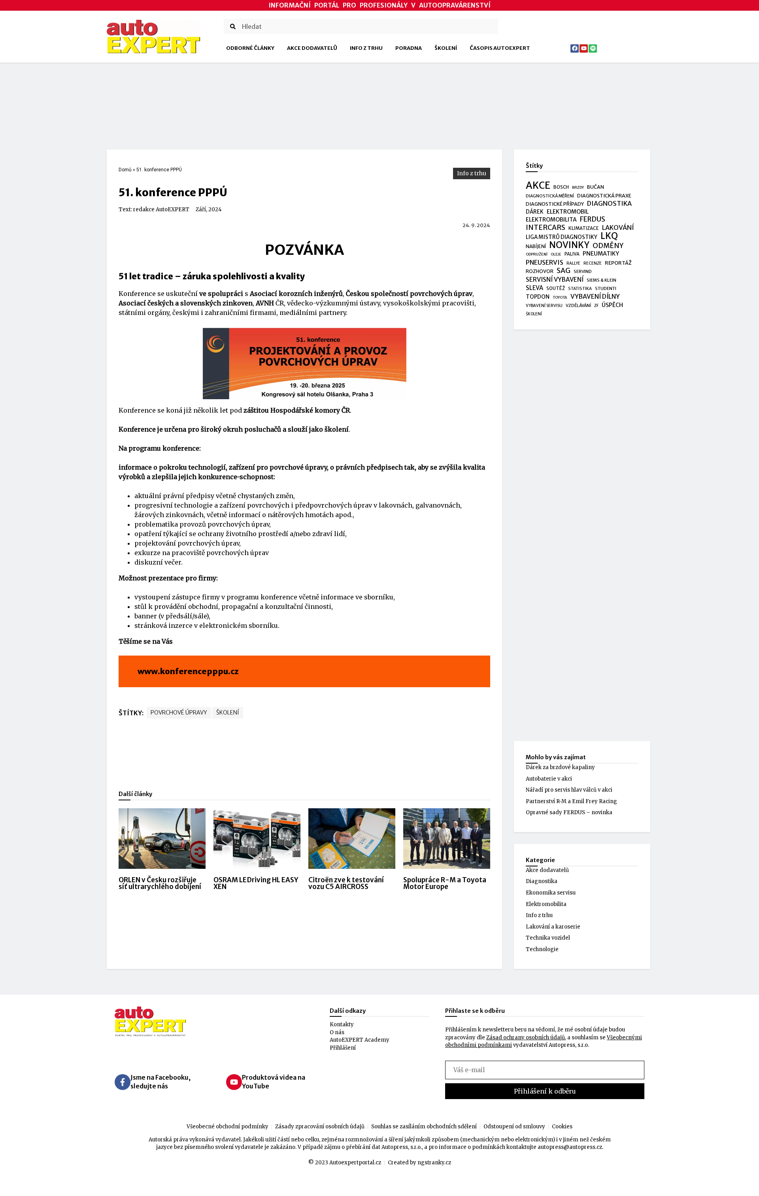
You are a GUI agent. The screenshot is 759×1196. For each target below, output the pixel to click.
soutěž (555, 288)
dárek (535, 211)
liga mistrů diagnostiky (561, 237)
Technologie (542, 949)
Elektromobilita (546, 904)
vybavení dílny (595, 296)
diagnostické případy (555, 204)
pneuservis (544, 262)
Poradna (408, 48)
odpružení (537, 254)
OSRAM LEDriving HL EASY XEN (255, 883)
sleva (534, 288)
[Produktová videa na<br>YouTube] (234, 1082)
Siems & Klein (601, 280)
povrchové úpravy (179, 712)
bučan (595, 187)
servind (583, 271)
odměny (608, 246)
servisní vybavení (554, 279)
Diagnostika (541, 881)
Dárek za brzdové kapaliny (560, 767)
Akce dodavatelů (312, 48)
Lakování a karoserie (553, 926)
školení (227, 712)
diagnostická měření (550, 196)
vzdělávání (578, 305)
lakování (618, 227)
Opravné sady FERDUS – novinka (569, 812)
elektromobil (568, 211)
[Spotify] (593, 48)
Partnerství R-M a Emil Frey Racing (571, 801)
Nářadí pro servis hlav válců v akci (569, 790)
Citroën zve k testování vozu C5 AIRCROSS (346, 883)
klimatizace (583, 228)
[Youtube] (584, 48)
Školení (445, 48)
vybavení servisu (544, 305)
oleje (556, 254)
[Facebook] (574, 48)
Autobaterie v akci (549, 778)
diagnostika (609, 203)
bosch (561, 187)
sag (563, 271)
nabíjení (536, 246)
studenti (605, 288)
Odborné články (250, 48)
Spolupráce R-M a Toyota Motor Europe (444, 883)
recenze (592, 263)
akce (538, 186)
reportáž (618, 263)
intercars (545, 228)
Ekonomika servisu (551, 892)
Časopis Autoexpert (500, 48)
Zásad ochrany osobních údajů (525, 1037)
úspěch (612, 305)
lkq (609, 236)
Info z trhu (366, 48)
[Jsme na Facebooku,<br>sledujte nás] (122, 1082)
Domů (125, 169)
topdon (537, 297)
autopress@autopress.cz (570, 1147)
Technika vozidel (548, 937)
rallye (573, 263)
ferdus (592, 220)
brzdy (578, 187)
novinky (569, 245)
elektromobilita (551, 219)
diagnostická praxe (604, 196)
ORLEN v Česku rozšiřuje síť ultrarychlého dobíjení (160, 883)
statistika (580, 288)
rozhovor (539, 271)
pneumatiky (601, 253)
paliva (572, 254)
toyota (560, 297)
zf (596, 305)
